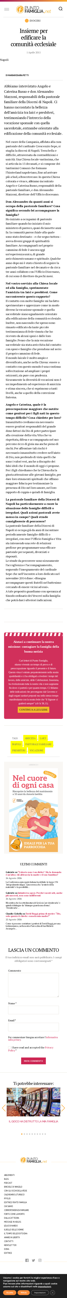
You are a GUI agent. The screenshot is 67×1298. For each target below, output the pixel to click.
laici (43, 738)
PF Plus (7, 1198)
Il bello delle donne (14, 1229)
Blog (6, 1179)
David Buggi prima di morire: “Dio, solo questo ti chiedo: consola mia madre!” (33, 915)
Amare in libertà (12, 1237)
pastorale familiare (38, 744)
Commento (14, 970)
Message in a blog (12, 1221)
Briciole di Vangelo (13, 1186)
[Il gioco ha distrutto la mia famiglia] (33, 1102)
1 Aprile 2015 (34, 52)
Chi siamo (8, 1206)
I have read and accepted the (30, 1049)
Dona (6, 1249)
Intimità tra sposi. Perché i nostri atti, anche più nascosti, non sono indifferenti (34, 894)
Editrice (8, 1253)
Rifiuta (24, 1292)
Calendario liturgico (14, 1194)
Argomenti (9, 1175)
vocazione (36, 750)
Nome (12, 1003)
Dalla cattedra (11, 1218)
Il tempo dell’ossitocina (15, 1233)
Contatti (8, 1241)
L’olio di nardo (11, 1225)
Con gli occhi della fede (15, 1190)
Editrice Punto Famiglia (15, 1202)
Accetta (9, 1292)
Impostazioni (40, 1292)
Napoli (16, 744)
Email (12, 1020)
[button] (4, 1108)
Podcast (8, 1183)
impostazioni (44, 1286)
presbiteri (18, 750)
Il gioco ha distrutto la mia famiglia (33, 1121)
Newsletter (10, 1245)
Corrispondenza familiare (16, 1210)
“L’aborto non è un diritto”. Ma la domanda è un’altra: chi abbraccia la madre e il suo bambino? (33, 873)
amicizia (30, 738)
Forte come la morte (14, 1214)
